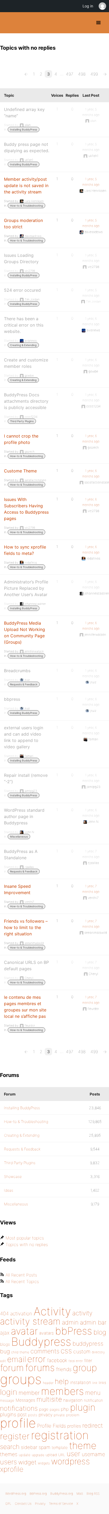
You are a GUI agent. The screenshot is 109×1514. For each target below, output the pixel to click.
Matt (79, 1494)
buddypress (87, 1343)
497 (69, 74)
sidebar (29, 1447)
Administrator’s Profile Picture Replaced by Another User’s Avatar (26, 588)
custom (81, 1351)
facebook (57, 1360)
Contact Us (23, 1504)
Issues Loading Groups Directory (21, 258)
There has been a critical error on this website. (23, 325)
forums (40, 1367)
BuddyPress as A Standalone (21, 854)
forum (12, 1367)
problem (72, 1415)
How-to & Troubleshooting (26, 205)
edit (3, 1361)
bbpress (12, 699)
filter (88, 1360)
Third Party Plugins (22, 421)
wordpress (70, 1461)
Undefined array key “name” (24, 112)
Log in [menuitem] (88, 6)
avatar (24, 1331)
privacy (45, 1414)
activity (82, 1313)
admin (70, 1322)
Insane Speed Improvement (17, 889)
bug (5, 1351)
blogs (5, 1344)
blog (99, 1332)
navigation (73, 1400)
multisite (49, 1399)
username (93, 1454)
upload (51, 1455)
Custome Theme (20, 470)
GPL (8, 1504)
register (15, 1436)
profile (18, 1423)
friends (63, 1369)
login (8, 1392)
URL (61, 1455)
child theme (20, 1352)
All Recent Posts (21, 1275)
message (7, 1400)
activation (21, 1314)
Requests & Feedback (23, 684)
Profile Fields (51, 1426)
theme (83, 1445)
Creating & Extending (23, 345)
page (43, 1409)
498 (82, 74)
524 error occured (22, 290)
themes (8, 1454)
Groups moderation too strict (23, 223)
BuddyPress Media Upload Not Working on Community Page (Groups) (24, 632)
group (85, 1367)
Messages (25, 1400)
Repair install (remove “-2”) (26, 778)
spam (44, 1447)
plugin (83, 1407)
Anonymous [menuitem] (102, 6)
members (62, 1391)
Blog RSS (93, 1494)
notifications (19, 1408)
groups (21, 1379)
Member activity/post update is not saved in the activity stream (26, 185)
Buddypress (41, 1341)
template (60, 1447)
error (36, 1359)
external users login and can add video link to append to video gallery (23, 737)
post (22, 1414)
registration (60, 1435)
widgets (44, 1463)
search (10, 1447)
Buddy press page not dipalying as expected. (26, 147)
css (66, 1350)
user (73, 1454)
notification (93, 1400)
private (59, 1415)
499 (94, 74)
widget (27, 1462)
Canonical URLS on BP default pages (26, 965)
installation (80, 1382)
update (24, 1455)
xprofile (11, 1469)
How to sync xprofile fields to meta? (25, 550)
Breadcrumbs (17, 670)
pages (55, 1409)
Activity (52, 1311)
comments (44, 1351)
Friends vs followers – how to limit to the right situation (26, 927)
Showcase (13, 1176)
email (16, 1359)
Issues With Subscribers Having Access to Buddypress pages (26, 509)
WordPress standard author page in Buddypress (24, 816)
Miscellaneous (19, 836)
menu (93, 1392)
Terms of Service (61, 1504)
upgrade (38, 1455)
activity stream (30, 1321)
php (65, 1409)
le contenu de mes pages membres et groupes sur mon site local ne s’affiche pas (25, 1007)
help (62, 1381)
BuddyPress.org (8, 22)
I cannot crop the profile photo (21, 439)
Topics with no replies (27, 1244)
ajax (5, 1333)
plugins (8, 1414)
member (29, 1392)
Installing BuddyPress (23, 129)
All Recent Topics (22, 1281)
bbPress (73, 1331)
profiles (74, 1426)
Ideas (8, 1190)
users (8, 1462)
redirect (92, 1425)
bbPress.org (38, 1494)
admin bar (93, 1322)
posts (32, 1415)
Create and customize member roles (26, 363)
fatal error (76, 1361)
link (94, 1383)
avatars (46, 1333)
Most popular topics (25, 1238)
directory (98, 1352)
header (48, 1383)
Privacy (40, 1504)
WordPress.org (15, 1494)
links (102, 1382)
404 (4, 1314)
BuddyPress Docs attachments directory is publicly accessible (26, 401)
